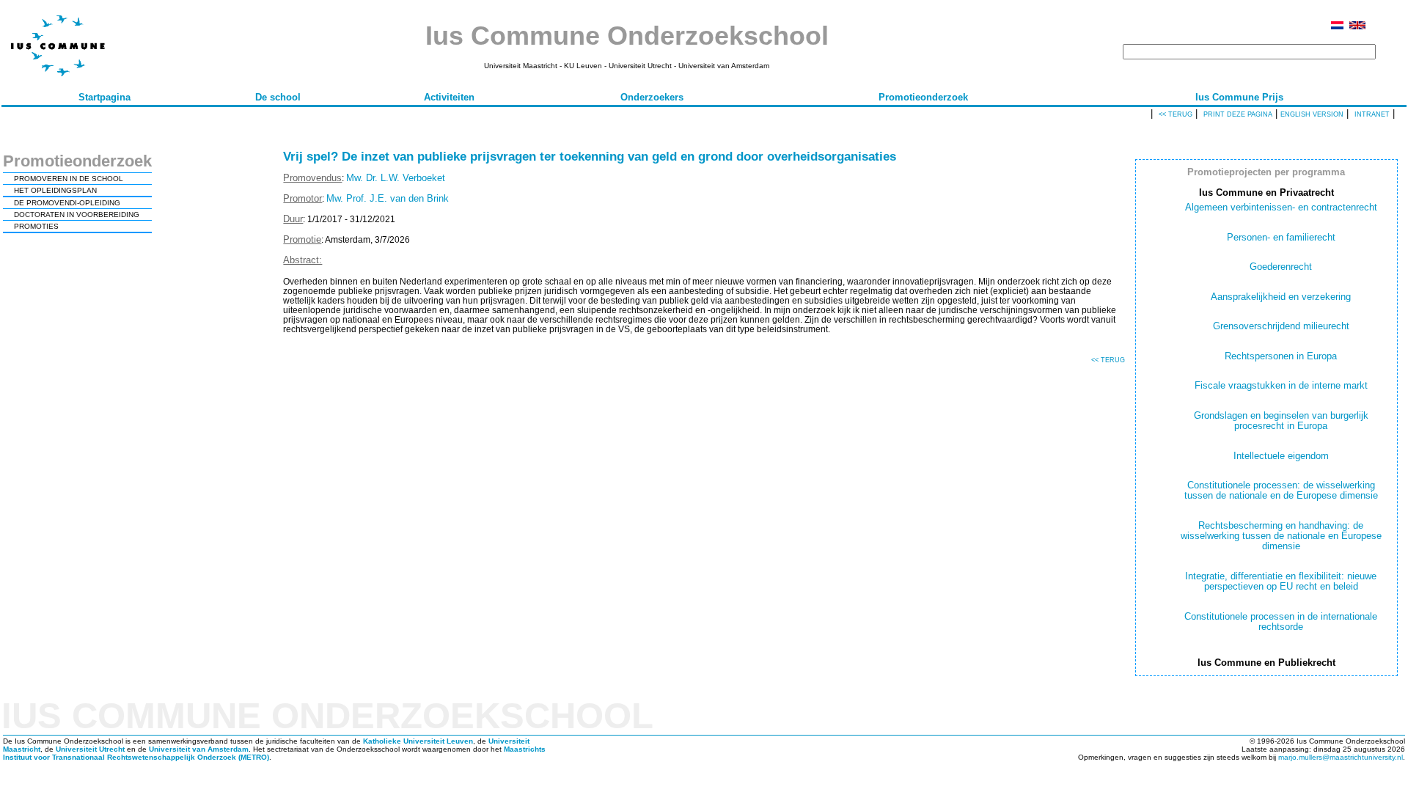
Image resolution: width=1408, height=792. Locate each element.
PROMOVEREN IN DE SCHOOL (68, 179)
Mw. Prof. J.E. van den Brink (387, 198)
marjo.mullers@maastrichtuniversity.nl (1340, 757)
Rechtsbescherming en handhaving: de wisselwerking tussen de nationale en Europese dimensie (1281, 536)
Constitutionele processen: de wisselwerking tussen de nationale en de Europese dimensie (1281, 490)
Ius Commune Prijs (1239, 97)
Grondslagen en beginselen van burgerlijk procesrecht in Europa (1281, 420)
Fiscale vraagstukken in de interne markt (1281, 385)
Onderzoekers (651, 97)
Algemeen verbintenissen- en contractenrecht (1281, 207)
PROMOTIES (36, 226)
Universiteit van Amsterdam (199, 749)
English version (1311, 114)
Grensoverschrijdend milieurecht (1281, 325)
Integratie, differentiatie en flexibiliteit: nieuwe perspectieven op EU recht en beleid (1280, 581)
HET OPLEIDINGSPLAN (55, 190)
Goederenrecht (1281, 266)
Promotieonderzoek (923, 97)
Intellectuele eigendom (1281, 455)
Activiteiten (449, 97)
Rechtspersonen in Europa (1281, 356)
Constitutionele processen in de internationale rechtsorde (1280, 621)
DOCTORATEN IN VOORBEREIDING (76, 214)
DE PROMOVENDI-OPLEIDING (67, 203)
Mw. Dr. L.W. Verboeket (395, 177)
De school (278, 97)
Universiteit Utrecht (90, 749)
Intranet (1372, 114)
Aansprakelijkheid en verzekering (1281, 296)
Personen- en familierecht (1281, 237)
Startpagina (104, 97)
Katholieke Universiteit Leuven (418, 741)
